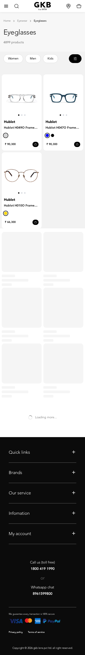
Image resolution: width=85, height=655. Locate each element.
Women (13, 58)
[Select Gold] (5, 213)
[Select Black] (52, 135)
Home (7, 21)
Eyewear (22, 21)
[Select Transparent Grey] (5, 135)
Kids (50, 58)
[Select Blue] (47, 135)
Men (33, 58)
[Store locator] (68, 6)
